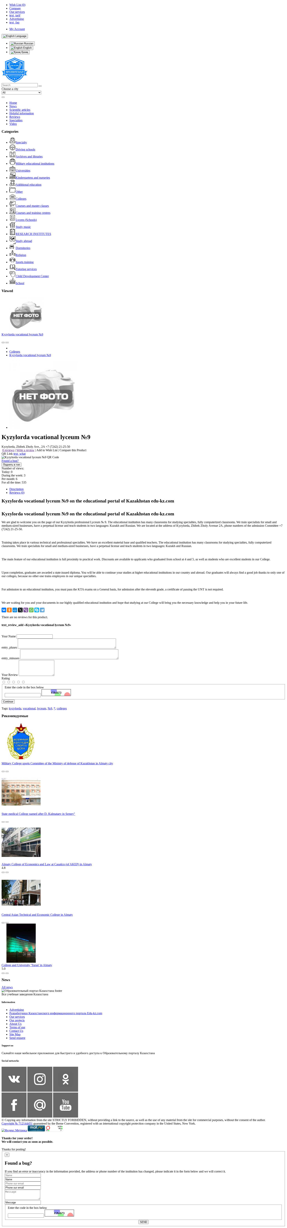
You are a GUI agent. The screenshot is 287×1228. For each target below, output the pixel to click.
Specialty (21, 142)
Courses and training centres (33, 212)
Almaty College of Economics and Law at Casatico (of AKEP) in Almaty (47, 864)
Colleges (21, 198)
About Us (15, 1023)
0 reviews (8, 450)
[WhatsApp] (31, 610)
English (27, 47)
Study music (23, 227)
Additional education (28, 184)
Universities (23, 170)
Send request (17, 1038)
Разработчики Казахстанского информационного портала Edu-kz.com (55, 1013)
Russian (28, 43)
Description (16, 489)
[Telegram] (42, 610)
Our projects (17, 1020)
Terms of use (17, 1027)
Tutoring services (26, 269)
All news (7, 987)
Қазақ (24, 52)
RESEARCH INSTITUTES (33, 234)
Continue (8, 701)
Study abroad (24, 241)
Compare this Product (73, 450)
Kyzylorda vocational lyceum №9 (22, 334)
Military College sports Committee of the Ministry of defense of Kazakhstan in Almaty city (57, 763)
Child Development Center (32, 276)
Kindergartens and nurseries (33, 177)
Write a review (25, 450)
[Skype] (36, 610)
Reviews (14, 116)
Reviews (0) (16, 492)
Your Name (9, 636)
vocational (29, 708)
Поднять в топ (11, 464)
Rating (6, 678)
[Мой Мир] (14, 610)
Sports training (25, 262)
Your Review (10, 674)
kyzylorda (15, 708)
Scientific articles (19, 109)
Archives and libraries (29, 156)
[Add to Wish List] (7, 342)
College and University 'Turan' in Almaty (27, 965)
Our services (17, 1016)
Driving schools (25, 149)
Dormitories (23, 248)
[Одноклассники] (9, 610)
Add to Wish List (46, 450)
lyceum (41, 708)
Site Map (14, 1034)
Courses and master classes (32, 205)
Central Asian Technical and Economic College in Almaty (37, 914)
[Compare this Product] (3, 342)
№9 (50, 708)
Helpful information (21, 113)
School (20, 283)
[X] (20, 610)
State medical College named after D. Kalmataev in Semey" (38, 813)
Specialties (15, 120)
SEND (143, 1222)
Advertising (16, 1009)
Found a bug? (10, 460)
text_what (19, 453)
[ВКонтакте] (4, 610)
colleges (62, 708)
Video (13, 124)
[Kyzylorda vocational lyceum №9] (43, 427)
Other (19, 191)
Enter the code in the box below (24, 687)
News (13, 106)
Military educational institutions (35, 163)
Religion (21, 255)
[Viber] (25, 610)
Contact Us (16, 1030)
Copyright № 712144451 (17, 1123)
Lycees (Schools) (26, 220)
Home (13, 102)
